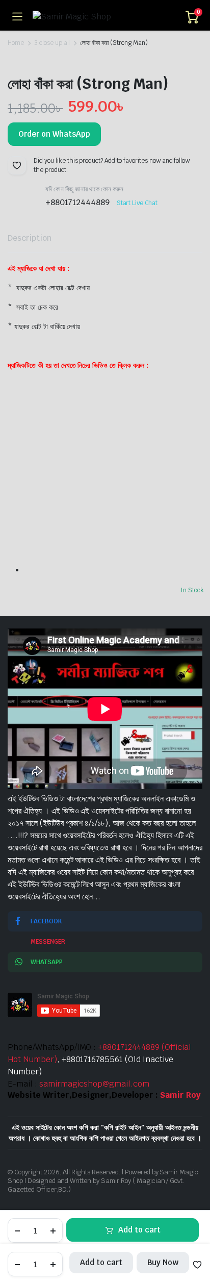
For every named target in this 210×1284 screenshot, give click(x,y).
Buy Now (162, 1262)
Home (16, 43)
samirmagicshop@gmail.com (94, 1083)
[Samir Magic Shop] (104, 17)
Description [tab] (29, 238)
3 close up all (52, 43)
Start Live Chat (137, 203)
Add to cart (139, 1230)
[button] (17, 165)
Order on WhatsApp (54, 134)
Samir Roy (180, 1095)
